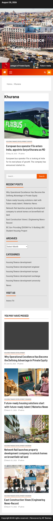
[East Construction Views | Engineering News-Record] (26, 479)
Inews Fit (10, 301)
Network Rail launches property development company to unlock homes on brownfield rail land (25, 211)
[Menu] (10, 72)
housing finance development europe (19, 141)
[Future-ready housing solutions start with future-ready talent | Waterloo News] (26, 382)
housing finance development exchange (23, 276)
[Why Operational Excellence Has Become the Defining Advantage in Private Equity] (26, 336)
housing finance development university (23, 281)
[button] (10, 72)
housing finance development (18, 262)
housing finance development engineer (22, 267)
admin (22, 154)
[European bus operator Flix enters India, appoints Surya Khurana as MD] (26, 120)
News (8, 285)
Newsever (34, 518)
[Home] (4, 72)
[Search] (44, 72)
